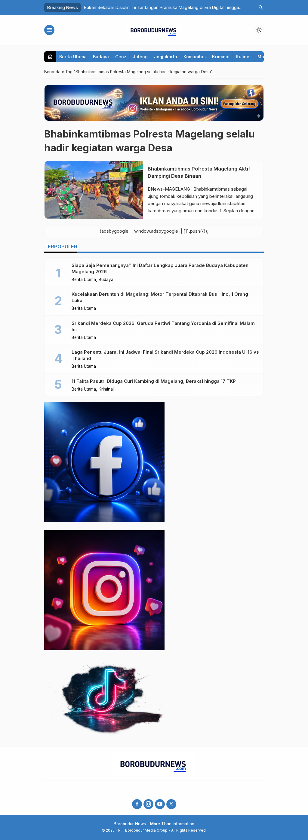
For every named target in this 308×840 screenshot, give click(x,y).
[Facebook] (137, 804)
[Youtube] (160, 804)
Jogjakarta (165, 56)
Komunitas (194, 56)
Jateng (140, 56)
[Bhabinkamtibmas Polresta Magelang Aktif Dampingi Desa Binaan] (94, 190)
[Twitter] (171, 804)
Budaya (101, 56)
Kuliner (243, 56)
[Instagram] (148, 804)
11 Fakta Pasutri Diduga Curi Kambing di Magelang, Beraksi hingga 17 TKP (154, 381)
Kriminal (220, 56)
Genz (120, 56)
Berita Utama (73, 56)
